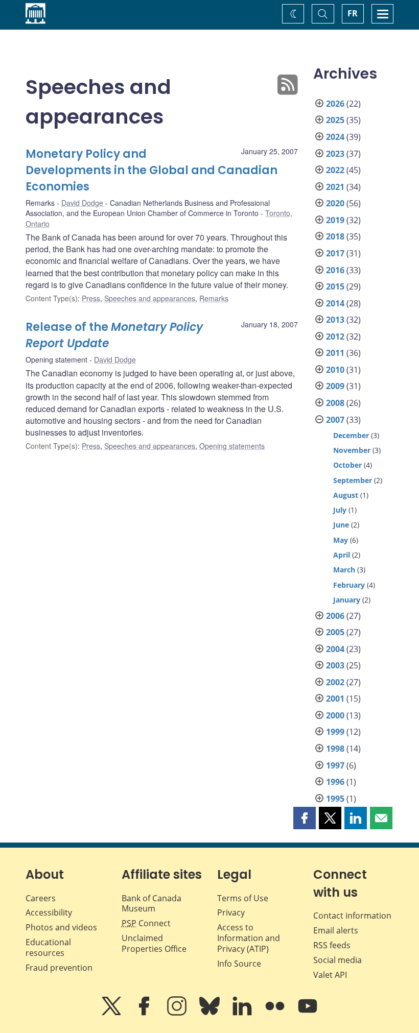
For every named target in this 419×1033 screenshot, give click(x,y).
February (349, 585)
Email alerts (335, 930)
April (341, 555)
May (340, 540)
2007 (335, 419)
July (339, 510)
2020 (335, 203)
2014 (335, 303)
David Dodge (82, 203)
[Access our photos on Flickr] (276, 1013)
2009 (335, 386)
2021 (335, 187)
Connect (146, 923)
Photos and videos (61, 927)
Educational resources (48, 947)
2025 (335, 120)
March (344, 569)
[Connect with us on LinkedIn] (243, 1013)
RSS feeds (332, 945)
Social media (337, 960)
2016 (335, 270)
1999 (335, 731)
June (341, 525)
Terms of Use (242, 898)
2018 (335, 236)
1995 (335, 798)
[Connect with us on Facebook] (145, 1013)
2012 (335, 336)
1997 (335, 765)
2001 (335, 698)
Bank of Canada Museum (151, 904)
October (347, 465)
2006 (335, 615)
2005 (335, 632)
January (346, 600)
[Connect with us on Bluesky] (210, 1013)
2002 (335, 682)
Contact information (352, 915)
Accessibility (49, 912)
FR (352, 13)
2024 (335, 136)
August (345, 495)
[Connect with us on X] (112, 1013)
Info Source (239, 963)
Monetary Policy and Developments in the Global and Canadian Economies (151, 170)
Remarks (213, 298)
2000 (335, 715)
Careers (41, 898)
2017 (335, 253)
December (351, 435)
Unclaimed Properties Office (154, 943)
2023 (335, 153)
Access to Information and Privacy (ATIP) (248, 938)
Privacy (231, 912)
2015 (335, 286)
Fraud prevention (59, 967)
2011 (335, 352)
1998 (335, 748)
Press (91, 298)
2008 (335, 403)
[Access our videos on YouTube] (307, 1013)
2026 (335, 103)
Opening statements (232, 446)
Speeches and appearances (149, 298)
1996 (335, 781)
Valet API (330, 974)
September (352, 480)
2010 (335, 369)
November (351, 450)
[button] (304, 818)
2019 (335, 220)
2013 (335, 319)
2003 (335, 665)
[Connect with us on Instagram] (177, 1013)
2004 (335, 649)
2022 (335, 170)
